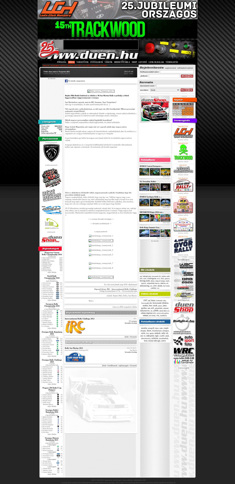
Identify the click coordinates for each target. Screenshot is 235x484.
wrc (158, 288)
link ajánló (77, 65)
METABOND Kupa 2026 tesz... (152, 212)
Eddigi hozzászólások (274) (110, 291)
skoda (160, 286)
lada (149, 308)
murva (163, 283)
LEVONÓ (143, 62)
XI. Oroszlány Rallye (148, 181)
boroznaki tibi (156, 276)
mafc (167, 281)
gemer (152, 333)
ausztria (144, 328)
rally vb (142, 336)
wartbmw (163, 315)
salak (167, 336)
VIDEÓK (108, 62)
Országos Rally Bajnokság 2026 (52, 333)
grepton (167, 278)
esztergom (151, 278)
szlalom (154, 338)
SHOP (134, 62)
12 (189, 114)
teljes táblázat (52, 272)
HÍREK (71, 62)
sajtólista (70, 65)
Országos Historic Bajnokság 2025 (52, 439)
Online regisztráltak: (47, 133)
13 (183, 106)
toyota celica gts (154, 341)
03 (183, 112)
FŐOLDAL (62, 62)
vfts (157, 315)
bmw (153, 300)
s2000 (155, 286)
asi (141, 276)
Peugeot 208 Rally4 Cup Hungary (52, 389)
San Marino (132, 296)
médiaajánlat (138, 480)
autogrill (151, 328)
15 (189, 106)
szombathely (163, 338)
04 (186, 112)
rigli (157, 335)
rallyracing (144, 285)
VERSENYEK (82, 62)
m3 (152, 308)
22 (189, 108)
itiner (153, 281)
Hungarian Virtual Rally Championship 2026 (52, 253)
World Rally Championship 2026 (52, 277)
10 (174, 106)
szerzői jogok (117, 480)
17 (174, 108)
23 (192, 108)
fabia (162, 278)
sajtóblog (63, 65)
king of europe (160, 281)
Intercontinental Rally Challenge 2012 (79, 319)
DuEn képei (166, 176)
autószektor (103, 65)
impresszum (108, 480)
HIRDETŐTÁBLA (122, 62)
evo (158, 278)
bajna (156, 328)
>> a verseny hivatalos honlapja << (101, 219)
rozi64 (162, 336)
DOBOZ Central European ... (151, 166)
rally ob (164, 333)
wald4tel (153, 288)
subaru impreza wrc (148, 313)
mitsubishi (158, 308)
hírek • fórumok (131, 337)
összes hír (46, 65)
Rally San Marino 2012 (74, 348)
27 (183, 110)
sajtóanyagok (55, 65)
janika (144, 308)
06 (192, 112)
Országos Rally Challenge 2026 (52, 361)
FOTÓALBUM (96, 62)
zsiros (163, 341)
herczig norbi (145, 281)
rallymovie (145, 310)
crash (155, 305)
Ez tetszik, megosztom (76, 81)
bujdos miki (166, 276)
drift (141, 278)
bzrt (150, 305)
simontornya (145, 338)
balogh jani (147, 276)
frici (147, 333)
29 (189, 110)
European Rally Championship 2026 (52, 305)
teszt (145, 341)
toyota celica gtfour (163, 313)
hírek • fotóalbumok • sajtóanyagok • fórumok (119, 365)
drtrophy (143, 331)
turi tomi (166, 286)
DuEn (125, 296)
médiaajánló (94, 65)
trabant (145, 315)
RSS (144, 480)
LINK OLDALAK (156, 62)
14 (186, 106)
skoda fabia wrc (164, 311)
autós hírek (86, 65)
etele (143, 333)
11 (177, 106)
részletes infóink (183, 140)
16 (192, 106)
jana (165, 305)
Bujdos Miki (117, 296)
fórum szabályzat (128, 480)
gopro (160, 306)
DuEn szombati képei (163, 192)
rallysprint (150, 336)
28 (186, 110)
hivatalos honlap (131, 323)
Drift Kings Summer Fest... (150, 227)
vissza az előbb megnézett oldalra (124, 307)
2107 (145, 300)
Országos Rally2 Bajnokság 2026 (52, 411)
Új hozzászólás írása (129, 291)
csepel (166, 328)
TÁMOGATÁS (172, 62)
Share (91, 301)
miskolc (143, 283)
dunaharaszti (156, 331)
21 (186, 108)
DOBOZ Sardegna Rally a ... (151, 197)
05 (189, 112)
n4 (167, 283)
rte (151, 286)
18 (177, 108)
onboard (165, 308)
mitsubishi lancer (153, 283)
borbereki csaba (161, 300)
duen (144, 278)
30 (192, 110)
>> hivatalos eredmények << (100, 223)
